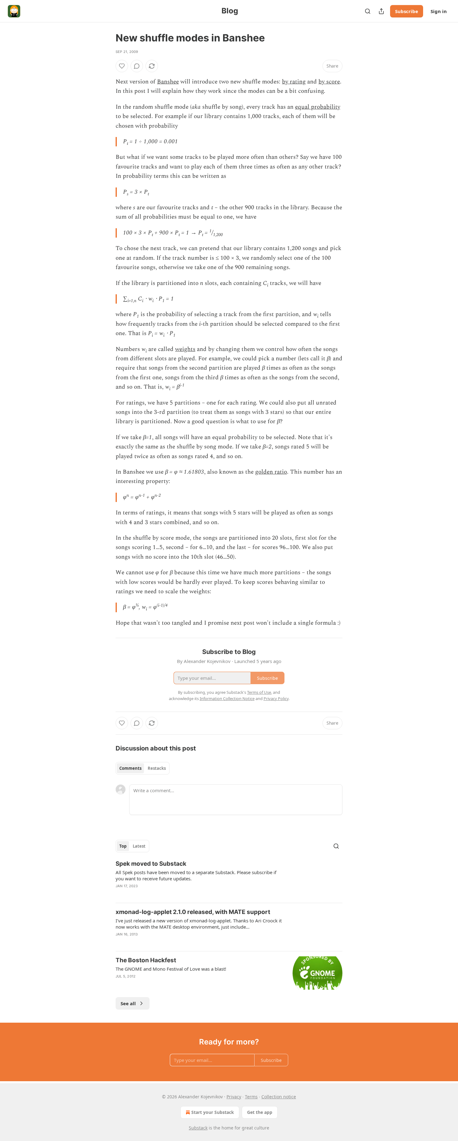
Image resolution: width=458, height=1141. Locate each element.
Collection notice (278, 1097)
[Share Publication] (381, 11)
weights (185, 349)
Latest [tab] (139, 846)
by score (329, 81)
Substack (198, 1128)
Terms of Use (259, 692)
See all (128, 1003)
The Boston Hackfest (146, 960)
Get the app (259, 1112)
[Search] (367, 11)
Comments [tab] (130, 768)
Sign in (439, 11)
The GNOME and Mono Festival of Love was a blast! (171, 969)
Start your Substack (212, 1112)
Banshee (168, 81)
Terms (251, 1097)
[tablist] (142, 768)
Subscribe (406, 11)
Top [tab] (122, 846)
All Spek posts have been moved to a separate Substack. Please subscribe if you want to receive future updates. (196, 875)
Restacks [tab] (157, 768)
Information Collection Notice (227, 698)
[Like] (122, 66)
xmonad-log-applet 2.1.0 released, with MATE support (193, 912)
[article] (229, 878)
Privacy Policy (276, 698)
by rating (294, 81)
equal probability (317, 106)
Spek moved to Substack (151, 863)
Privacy (234, 1097)
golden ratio (271, 471)
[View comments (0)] (137, 66)
